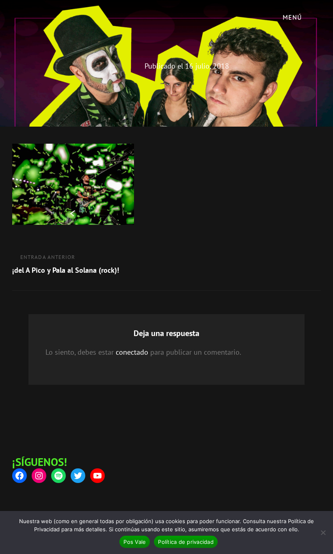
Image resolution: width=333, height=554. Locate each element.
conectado (132, 352)
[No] (323, 532)
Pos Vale (134, 542)
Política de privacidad (186, 542)
